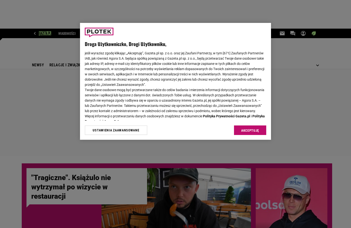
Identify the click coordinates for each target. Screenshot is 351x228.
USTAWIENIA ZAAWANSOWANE (116, 130)
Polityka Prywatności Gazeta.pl (226, 116)
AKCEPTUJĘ (250, 130)
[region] (175, 81)
